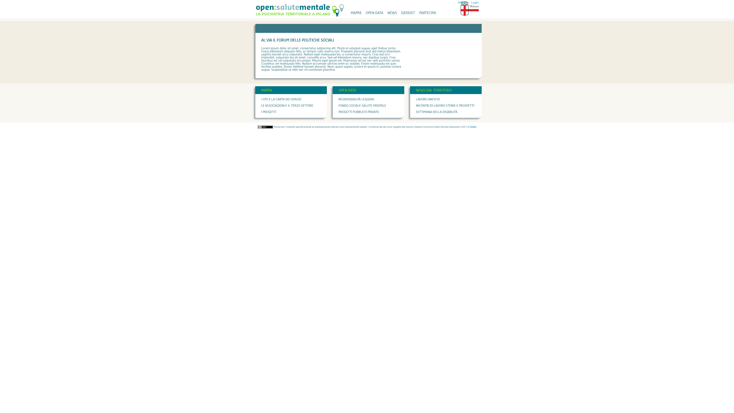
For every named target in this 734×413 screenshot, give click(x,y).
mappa (356, 13)
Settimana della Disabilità (436, 112)
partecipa (427, 13)
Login (475, 2)
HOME (462, 2)
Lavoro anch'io (428, 99)
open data (374, 13)
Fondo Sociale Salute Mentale (362, 105)
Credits (472, 127)
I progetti (268, 112)
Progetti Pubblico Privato (359, 112)
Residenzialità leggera (356, 99)
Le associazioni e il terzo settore (287, 105)
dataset (408, 13)
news (392, 13)
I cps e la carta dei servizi (281, 99)
